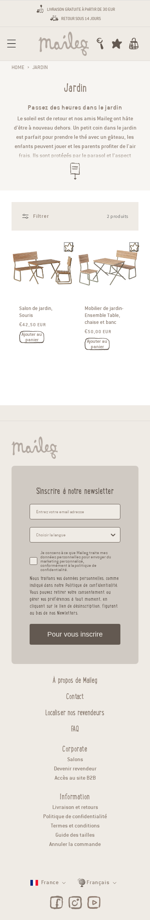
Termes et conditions (75, 826)
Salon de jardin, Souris (35, 312)
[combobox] (72, 534)
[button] (11, 43)
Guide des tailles (75, 835)
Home (18, 67)
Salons (75, 759)
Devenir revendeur (75, 769)
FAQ (75, 728)
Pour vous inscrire (75, 634)
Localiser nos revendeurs (75, 711)
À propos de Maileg (75, 679)
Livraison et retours (75, 807)
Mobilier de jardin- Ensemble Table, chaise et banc (104, 315)
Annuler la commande (75, 844)
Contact (75, 695)
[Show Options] (113, 534)
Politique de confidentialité (75, 816)
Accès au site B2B (75, 778)
